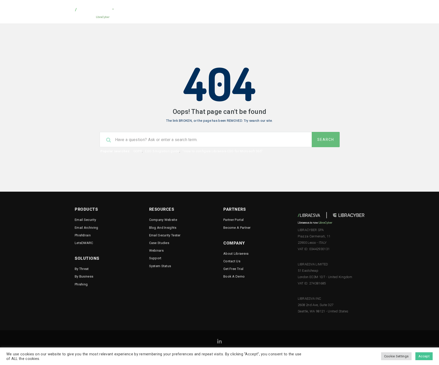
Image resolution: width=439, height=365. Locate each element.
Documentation (268, 11)
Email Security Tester (342, 11)
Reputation (301, 11)
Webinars (156, 250)
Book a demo (234, 276)
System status (160, 266)
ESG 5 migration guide (162, 151)
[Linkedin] (219, 342)
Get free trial (233, 269)
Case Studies (159, 243)
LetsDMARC (84, 243)
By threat (82, 269)
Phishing (81, 284)
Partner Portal (233, 220)
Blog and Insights (163, 228)
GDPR (137, 151)
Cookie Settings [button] (396, 356)
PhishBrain (83, 235)
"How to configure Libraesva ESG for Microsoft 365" (222, 151)
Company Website (163, 220)
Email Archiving (86, 228)
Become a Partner (237, 228)
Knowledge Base (229, 11)
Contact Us (231, 261)
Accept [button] (424, 356)
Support (155, 258)
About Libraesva (236, 253)
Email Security (85, 220)
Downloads (195, 11)
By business (84, 276)
